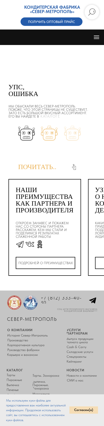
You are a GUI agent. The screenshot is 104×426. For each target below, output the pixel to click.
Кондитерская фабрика (52, 7)
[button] (51, 21)
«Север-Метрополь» (52, 11)
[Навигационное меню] (96, 37)
